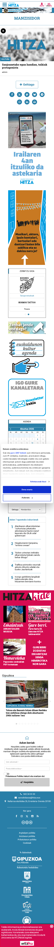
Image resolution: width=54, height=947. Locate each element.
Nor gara (39, 664)
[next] (43, 428)
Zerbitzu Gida (27, 271)
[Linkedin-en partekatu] (27, 101)
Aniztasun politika (27, 836)
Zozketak (39, 650)
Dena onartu (27, 489)
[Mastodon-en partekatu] (27, 94)
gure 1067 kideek (18, 453)
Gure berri (39, 647)
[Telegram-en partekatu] (42, 94)
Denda (39, 657)
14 (32, 443)
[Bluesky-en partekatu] (34, 94)
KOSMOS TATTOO (27, 302)
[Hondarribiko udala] (27, 892)
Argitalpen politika (27, 833)
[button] (30, 510)
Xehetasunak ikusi (38, 482)
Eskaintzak (39, 654)
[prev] (10, 428)
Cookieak (27, 843)
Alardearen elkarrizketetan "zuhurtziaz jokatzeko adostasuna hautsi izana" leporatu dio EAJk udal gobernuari (27, 531)
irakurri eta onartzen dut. (25, 776)
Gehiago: (15, 510)
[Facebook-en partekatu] (11, 94)
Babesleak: (27, 852)
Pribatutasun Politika (14, 776)
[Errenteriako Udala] (27, 877)
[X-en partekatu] (19, 94)
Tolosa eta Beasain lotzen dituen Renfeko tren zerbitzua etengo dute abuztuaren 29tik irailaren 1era (26, 713)
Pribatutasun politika (27, 839)
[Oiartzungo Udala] (27, 922)
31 (34, 435)
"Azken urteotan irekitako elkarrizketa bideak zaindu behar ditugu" (27, 555)
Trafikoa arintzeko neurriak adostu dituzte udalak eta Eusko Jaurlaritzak (27, 567)
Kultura (5, 59)
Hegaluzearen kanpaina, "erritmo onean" (26, 544)
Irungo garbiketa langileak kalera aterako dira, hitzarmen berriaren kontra (28, 579)
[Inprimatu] (34, 101)
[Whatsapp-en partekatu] (19, 101)
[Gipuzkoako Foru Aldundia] (27, 862)
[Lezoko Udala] (27, 907)
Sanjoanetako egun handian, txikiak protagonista (24, 66)
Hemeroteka (39, 660)
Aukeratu (26, 498)
